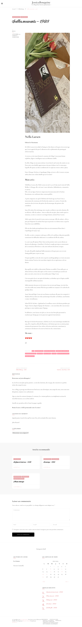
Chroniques (24, 17)
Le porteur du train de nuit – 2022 (54, 592)
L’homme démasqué (18, 481)
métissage (39, 353)
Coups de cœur (54, 619)
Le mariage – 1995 (49, 462)
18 (62, 571)
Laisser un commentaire (17, 36)
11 (61, 569)
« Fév (43, 581)
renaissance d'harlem (63, 353)
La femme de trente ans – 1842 (22, 462)
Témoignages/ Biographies (50, 622)
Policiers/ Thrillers (49, 621)
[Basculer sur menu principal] (2, 3)
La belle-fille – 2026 (51, 608)
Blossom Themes (26, 621)
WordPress (14, 622)
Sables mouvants (30, 356)
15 (50, 571)
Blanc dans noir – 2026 (52, 596)
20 (43, 574)
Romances (58, 620)
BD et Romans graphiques (50, 623)
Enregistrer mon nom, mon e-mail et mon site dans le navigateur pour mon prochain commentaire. (39, 529)
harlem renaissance (31, 353)
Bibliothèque (16, 17)
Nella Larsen (47, 353)
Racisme (54, 353)
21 (46, 574)
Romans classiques (19, 478)
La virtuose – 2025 (51, 604)
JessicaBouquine (41, 2)
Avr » (67, 581)
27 (43, 577)
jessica (14, 31)
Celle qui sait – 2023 (51, 600)
